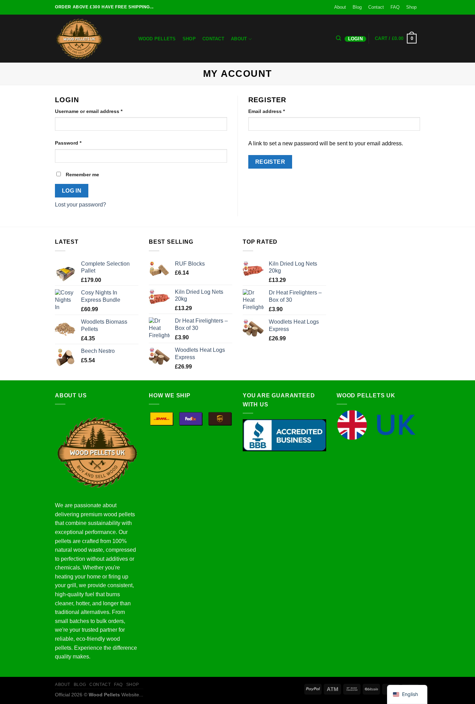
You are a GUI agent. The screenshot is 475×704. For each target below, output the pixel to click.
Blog (357, 7)
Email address (277, 111)
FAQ (395, 7)
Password (79, 143)
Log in (72, 191)
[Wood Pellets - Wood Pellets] (89, 39)
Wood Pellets (157, 38)
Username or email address (99, 111)
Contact (376, 7)
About (340, 7)
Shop (411, 7)
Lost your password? (80, 205)
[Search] (339, 38)
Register (270, 162)
